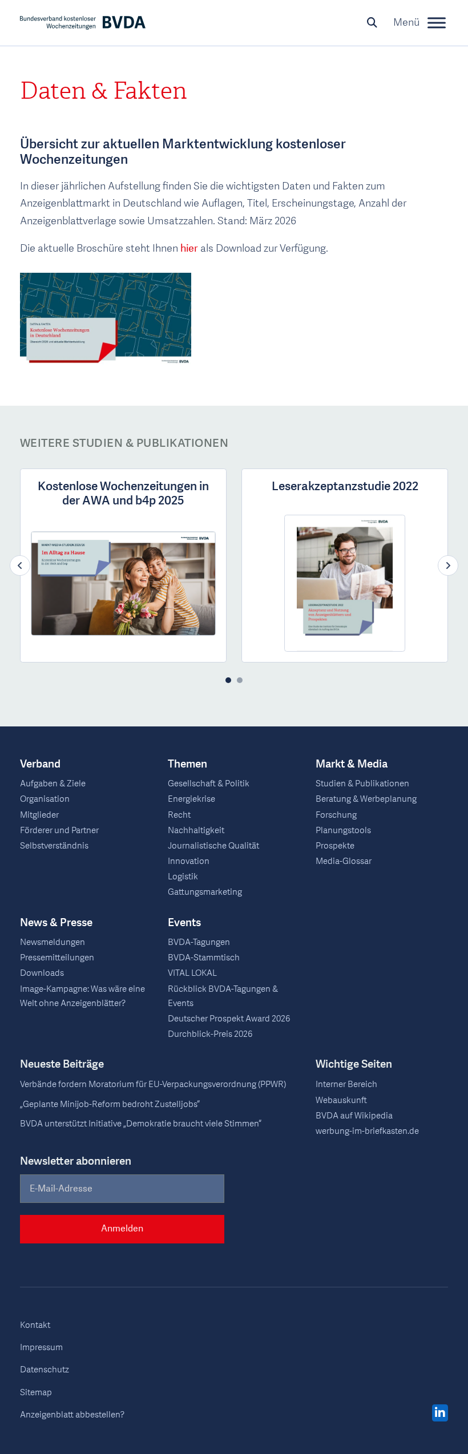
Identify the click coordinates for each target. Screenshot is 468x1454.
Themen (187, 764)
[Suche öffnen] (372, 22)
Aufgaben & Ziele (53, 784)
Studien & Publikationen (362, 784)
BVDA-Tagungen (199, 942)
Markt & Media (352, 764)
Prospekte (335, 846)
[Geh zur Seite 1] (228, 680)
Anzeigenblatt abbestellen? (72, 1415)
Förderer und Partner (59, 831)
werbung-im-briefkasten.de (367, 1131)
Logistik (183, 877)
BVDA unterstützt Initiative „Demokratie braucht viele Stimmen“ (140, 1124)
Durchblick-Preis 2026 (210, 1034)
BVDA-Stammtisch (204, 958)
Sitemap (36, 1393)
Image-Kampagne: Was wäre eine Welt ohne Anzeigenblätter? (82, 996)
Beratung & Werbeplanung (366, 799)
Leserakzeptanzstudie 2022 (345, 486)
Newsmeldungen (52, 942)
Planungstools (343, 831)
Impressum (41, 1348)
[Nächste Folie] (448, 565)
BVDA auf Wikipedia (354, 1116)
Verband (40, 764)
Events (184, 923)
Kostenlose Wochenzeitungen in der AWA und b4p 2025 (123, 493)
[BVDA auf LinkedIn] (440, 1413)
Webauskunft (341, 1100)
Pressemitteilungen (57, 958)
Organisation (45, 799)
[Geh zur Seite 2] (240, 680)
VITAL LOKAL (192, 973)
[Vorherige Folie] (20, 565)
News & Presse (56, 923)
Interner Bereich (346, 1084)
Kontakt (35, 1325)
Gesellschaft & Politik (208, 784)
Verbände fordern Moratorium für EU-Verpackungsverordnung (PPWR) (153, 1084)
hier (189, 248)
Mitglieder (39, 815)
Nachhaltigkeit (196, 831)
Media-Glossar (344, 861)
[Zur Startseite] (83, 22)
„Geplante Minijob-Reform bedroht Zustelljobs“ (110, 1104)
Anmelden (122, 1228)
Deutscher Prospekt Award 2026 (229, 1019)
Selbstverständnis (54, 846)
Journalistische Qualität (213, 846)
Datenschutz (44, 1370)
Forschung (336, 815)
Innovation (188, 861)
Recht (179, 815)
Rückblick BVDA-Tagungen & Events (223, 996)
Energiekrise (191, 799)
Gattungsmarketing (205, 892)
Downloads (42, 973)
